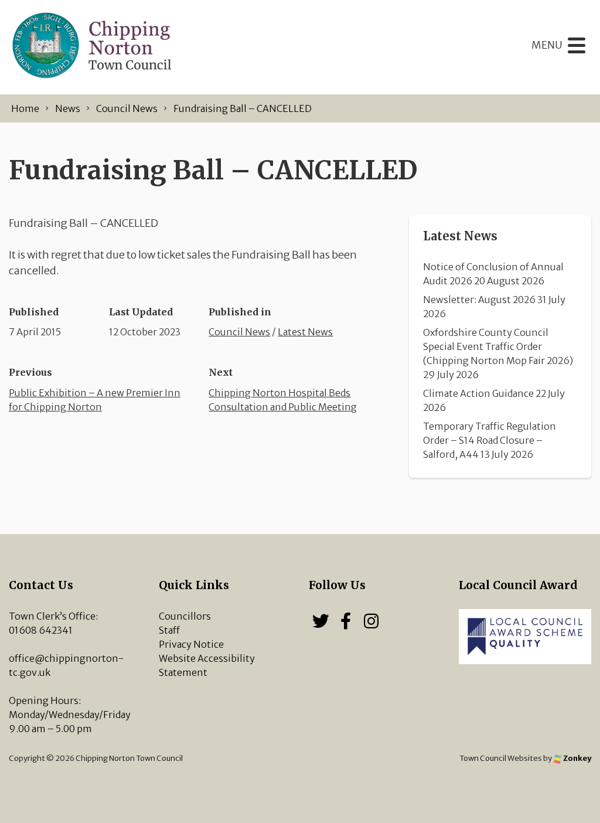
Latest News (305, 332)
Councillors (185, 616)
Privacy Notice (191, 644)
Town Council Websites (500, 758)
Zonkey (576, 758)
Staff (169, 630)
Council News (239, 332)
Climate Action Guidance (478, 393)
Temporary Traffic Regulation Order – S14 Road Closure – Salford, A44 (489, 440)
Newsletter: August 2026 (479, 299)
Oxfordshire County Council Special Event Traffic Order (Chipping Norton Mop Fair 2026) (498, 346)
